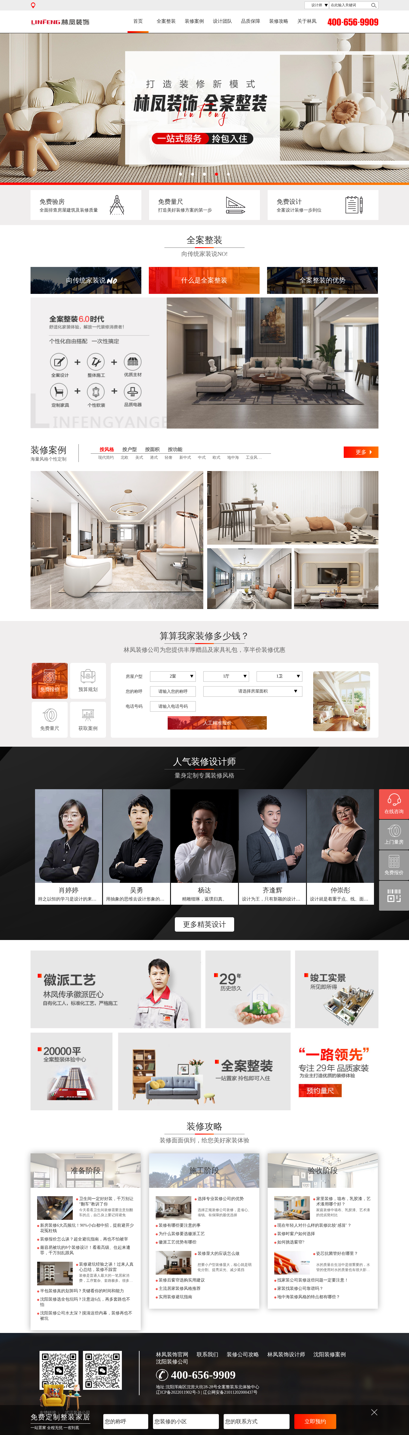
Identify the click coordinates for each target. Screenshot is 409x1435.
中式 (202, 457)
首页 (138, 21)
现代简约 (106, 457)
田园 (268, 457)
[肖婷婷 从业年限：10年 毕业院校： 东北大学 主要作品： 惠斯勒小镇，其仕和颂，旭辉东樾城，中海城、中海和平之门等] (68, 836)
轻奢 (168, 457)
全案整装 (166, 21)
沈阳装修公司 (172, 1362)
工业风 (251, 457)
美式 (139, 457)
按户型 (129, 449)
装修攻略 (278, 21)
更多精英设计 (204, 924)
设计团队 (222, 21)
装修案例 (194, 21)
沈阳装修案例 (329, 1354)
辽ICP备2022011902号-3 (178, 1392)
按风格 (107, 449)
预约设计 (68, 894)
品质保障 (250, 21)
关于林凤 (306, 21)
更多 (361, 452)
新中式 (185, 457)
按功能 (175, 449)
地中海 (233, 457)
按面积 (152, 449)
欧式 (216, 457)
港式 (154, 457)
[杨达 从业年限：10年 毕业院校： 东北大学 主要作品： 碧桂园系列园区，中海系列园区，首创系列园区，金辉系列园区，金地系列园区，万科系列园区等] (204, 836)
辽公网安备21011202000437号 (230, 1392)
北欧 (124, 457)
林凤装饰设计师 (286, 1354)
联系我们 (207, 1354)
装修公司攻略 (243, 1354)
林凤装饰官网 (172, 1354)
